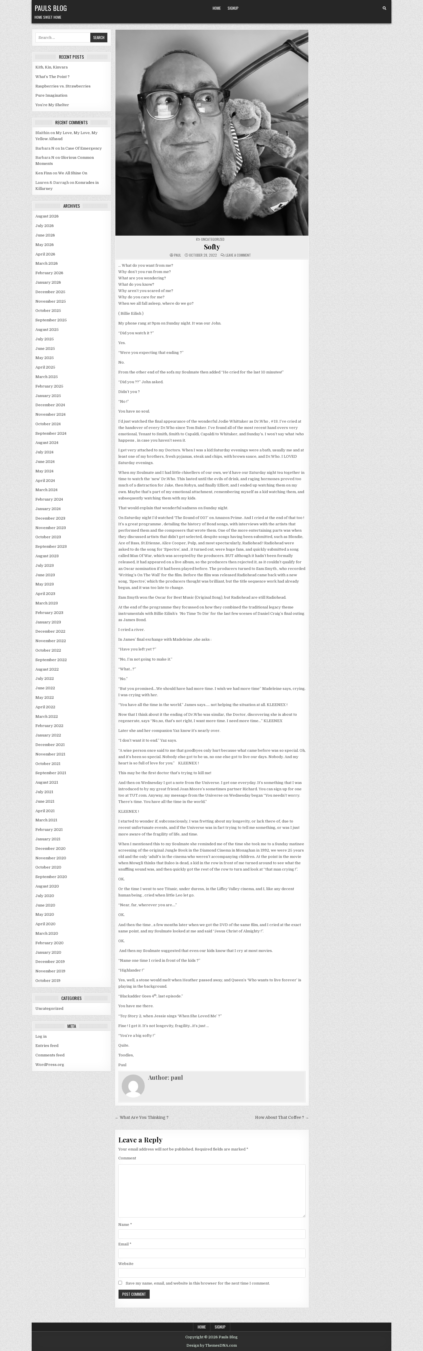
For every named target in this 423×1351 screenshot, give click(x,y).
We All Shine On (72, 173)
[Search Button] (384, 8)
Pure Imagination (51, 95)
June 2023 (45, 575)
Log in (41, 1036)
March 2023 (46, 603)
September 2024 (50, 433)
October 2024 (48, 424)
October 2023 (48, 537)
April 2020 (45, 924)
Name (125, 1224)
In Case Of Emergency (81, 148)
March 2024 (46, 490)
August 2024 (46, 442)
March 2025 (46, 377)
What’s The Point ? (52, 77)
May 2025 (44, 358)
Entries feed (46, 1045)
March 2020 (46, 933)
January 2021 (47, 839)
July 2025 (44, 339)
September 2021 (50, 773)
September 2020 (51, 877)
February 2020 (49, 943)
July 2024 (44, 452)
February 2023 (49, 612)
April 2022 (45, 707)
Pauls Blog (51, 8)
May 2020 (44, 914)
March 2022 (46, 716)
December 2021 (50, 745)
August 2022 (47, 669)
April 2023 (45, 593)
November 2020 (50, 858)
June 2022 (45, 688)
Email (125, 1244)
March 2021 (46, 820)
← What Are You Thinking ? (142, 1117)
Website (126, 1264)
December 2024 (50, 405)
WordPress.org (49, 1064)
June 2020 (45, 905)
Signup (233, 8)
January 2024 (48, 509)
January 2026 (48, 282)
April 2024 (45, 480)
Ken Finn (43, 173)
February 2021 (49, 829)
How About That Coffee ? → (282, 1117)
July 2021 (44, 792)
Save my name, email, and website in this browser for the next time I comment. (198, 1283)
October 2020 (48, 867)
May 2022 (44, 697)
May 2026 (44, 245)
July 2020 (44, 896)
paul (177, 255)
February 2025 (49, 386)
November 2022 (50, 641)
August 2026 (47, 216)
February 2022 (49, 726)
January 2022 (48, 735)
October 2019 (47, 980)
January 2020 (48, 952)
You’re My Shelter (52, 105)
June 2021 (44, 801)
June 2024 (45, 461)
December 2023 (50, 518)
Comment (127, 1158)
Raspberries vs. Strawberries (63, 86)
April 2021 (45, 811)
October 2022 (48, 650)
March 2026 (46, 263)
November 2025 (50, 301)
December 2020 (50, 848)
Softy (212, 246)
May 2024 (44, 471)
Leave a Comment (238, 255)
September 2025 (51, 320)
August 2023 (47, 556)
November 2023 (50, 528)
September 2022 (51, 660)
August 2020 (47, 886)
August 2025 (47, 329)
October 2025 (48, 310)
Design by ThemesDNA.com (211, 1346)
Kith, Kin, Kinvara (51, 67)
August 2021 (46, 782)
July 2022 (44, 678)
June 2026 (45, 235)
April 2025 (45, 367)
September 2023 (51, 546)
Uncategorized (49, 1008)
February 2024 (49, 499)
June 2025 (45, 348)
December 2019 (50, 961)
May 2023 (44, 584)
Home (217, 8)
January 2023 (48, 622)
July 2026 (44, 226)
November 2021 (50, 754)
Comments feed (49, 1055)
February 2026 (49, 273)
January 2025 (48, 396)
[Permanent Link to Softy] (211, 133)
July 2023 (44, 565)
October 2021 (47, 764)
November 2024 (50, 414)
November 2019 (50, 971)
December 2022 (50, 631)
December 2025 (50, 292)
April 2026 (45, 254)
